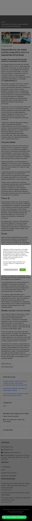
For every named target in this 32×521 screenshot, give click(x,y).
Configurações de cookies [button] (10, 269)
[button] (14, 517)
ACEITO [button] (23, 269)
